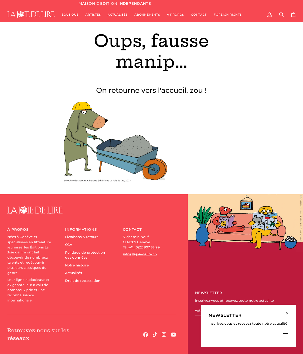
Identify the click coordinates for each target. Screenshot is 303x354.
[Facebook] (145, 334)
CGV (68, 245)
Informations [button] (81, 229)
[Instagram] (164, 334)
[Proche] (289, 311)
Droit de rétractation (82, 281)
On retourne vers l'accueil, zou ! (151, 90)
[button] (70, 14)
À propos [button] (18, 229)
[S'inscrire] (284, 333)
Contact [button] (132, 229)
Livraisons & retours (81, 237)
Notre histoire (77, 265)
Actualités (73, 273)
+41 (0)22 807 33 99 (144, 247)
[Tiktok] (155, 334)
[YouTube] (173, 334)
